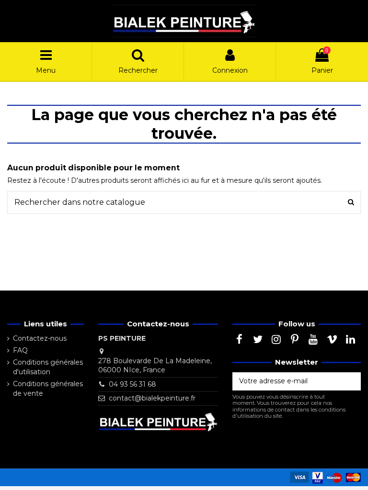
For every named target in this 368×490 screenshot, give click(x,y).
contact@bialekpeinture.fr (152, 398)
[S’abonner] (351, 381)
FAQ (20, 350)
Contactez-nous (40, 338)
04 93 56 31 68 (132, 384)
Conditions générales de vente (48, 388)
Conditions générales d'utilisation (48, 367)
